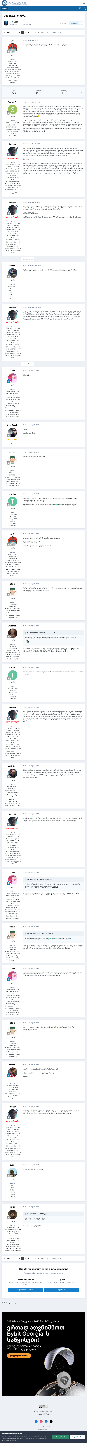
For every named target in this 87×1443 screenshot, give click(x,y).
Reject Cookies (77, 1437)
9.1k (13, 784)
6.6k (13, 59)
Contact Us (40, 1427)
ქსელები (28, 24)
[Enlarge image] (38, 116)
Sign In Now (61, 1290)
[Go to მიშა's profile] (12, 1172)
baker (12, 1207)
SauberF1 (12, 102)
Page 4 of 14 (56, 32)
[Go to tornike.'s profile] (12, 501)
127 (13, 121)
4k (13, 443)
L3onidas (12, 766)
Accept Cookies (61, 1437)
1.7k (13, 1225)
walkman (12, 626)
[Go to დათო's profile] (12, 459)
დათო (12, 452)
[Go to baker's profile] (12, 1214)
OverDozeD (12, 425)
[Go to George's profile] (12, 151)
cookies (15, 1436)
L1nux (12, 370)
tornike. (12, 494)
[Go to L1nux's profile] (12, 378)
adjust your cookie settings (21, 1438)
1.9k (13, 284)
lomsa (12, 1065)
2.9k (13, 644)
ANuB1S (15, 22)
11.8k (13, 1183)
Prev (9, 32)
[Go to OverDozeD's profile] (12, 432)
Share (63, 23)
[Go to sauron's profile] (12, 273)
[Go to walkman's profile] (12, 633)
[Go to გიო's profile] (12, 48)
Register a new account (25, 1290)
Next (43, 32)
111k (13, 162)
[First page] (4, 32)
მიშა (12, 1165)
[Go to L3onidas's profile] (12, 773)
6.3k (13, 389)
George (12, 144)
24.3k (13, 1083)
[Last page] (47, 32)
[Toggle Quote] (26, 633)
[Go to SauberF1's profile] (12, 109)
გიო (12, 40)
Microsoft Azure (47, 1412)
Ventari (48, 1414)
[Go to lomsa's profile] (12, 1072)
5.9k (13, 471)
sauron (12, 265)
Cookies (49, 1427)
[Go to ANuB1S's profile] (6, 23)
